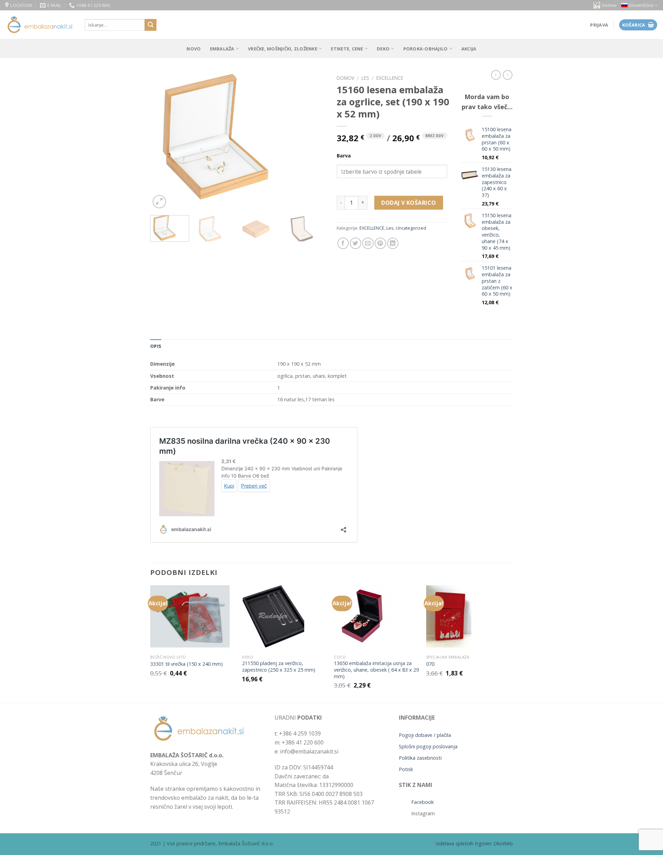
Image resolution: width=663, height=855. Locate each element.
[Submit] (150, 25)
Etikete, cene (347, 49)
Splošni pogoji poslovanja (428, 746)
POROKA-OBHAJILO (425, 49)
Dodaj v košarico (408, 202)
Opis (155, 346)
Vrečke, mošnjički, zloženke (282, 49)
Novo (193, 49)
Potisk (406, 769)
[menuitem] (639, 5)
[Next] (314, 141)
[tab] (155, 346)
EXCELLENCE (389, 78)
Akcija (469, 49)
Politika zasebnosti (420, 758)
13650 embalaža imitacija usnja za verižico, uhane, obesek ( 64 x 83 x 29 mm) (376, 669)
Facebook (422, 802)
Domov (609, 5)
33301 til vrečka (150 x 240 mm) (186, 664)
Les (365, 78)
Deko (383, 49)
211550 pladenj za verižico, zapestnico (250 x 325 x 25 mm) (278, 666)
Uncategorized (411, 228)
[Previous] (162, 141)
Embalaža (222, 49)
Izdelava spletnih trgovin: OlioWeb (474, 843)
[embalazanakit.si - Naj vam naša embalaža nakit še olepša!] (39, 25)
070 (430, 664)
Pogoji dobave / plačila (425, 735)
